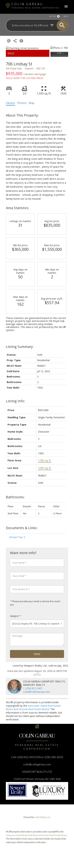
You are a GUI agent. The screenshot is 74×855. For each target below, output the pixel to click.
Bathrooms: (15, 497)
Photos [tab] (22, 103)
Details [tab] (10, 103)
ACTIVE (52, 16)
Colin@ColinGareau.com (36, 691)
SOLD (65, 16)
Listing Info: (15, 401)
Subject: (14, 616)
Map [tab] (31, 103)
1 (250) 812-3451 (32, 688)
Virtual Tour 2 (17, 537)
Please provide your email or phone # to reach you (35, 603)
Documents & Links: (22, 528)
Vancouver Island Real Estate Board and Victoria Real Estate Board (33, 707)
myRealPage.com (42, 817)
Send (37, 654)
